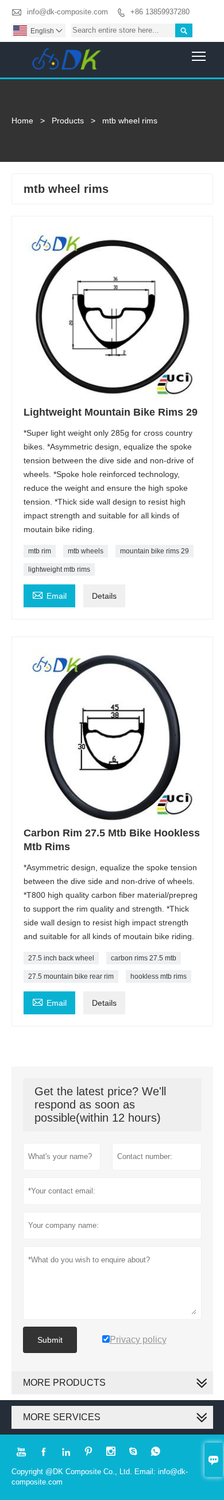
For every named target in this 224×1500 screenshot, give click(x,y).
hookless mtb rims (158, 976)
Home (22, 120)
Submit (50, 1339)
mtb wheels (85, 551)
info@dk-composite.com (67, 11)
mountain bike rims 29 (154, 551)
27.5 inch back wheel (61, 958)
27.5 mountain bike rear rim (71, 976)
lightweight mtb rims (59, 569)
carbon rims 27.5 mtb (143, 958)
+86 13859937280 (160, 11)
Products (68, 120)
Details (104, 595)
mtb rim (39, 551)
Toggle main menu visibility (199, 56)
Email (49, 594)
